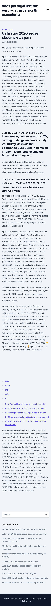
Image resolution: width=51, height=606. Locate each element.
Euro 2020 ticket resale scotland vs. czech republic (25, 578)
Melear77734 (8, 29)
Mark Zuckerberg (9, 42)
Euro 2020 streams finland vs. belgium (19, 573)
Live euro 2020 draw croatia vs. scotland (20, 561)
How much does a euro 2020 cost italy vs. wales (23, 582)
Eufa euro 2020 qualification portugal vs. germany (24, 534)
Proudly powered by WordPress (16, 599)
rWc (7, 394)
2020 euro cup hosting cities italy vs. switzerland (27, 417)
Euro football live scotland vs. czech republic (25, 404)
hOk (7, 381)
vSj (6, 398)
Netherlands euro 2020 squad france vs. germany (24, 529)
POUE (7, 385)
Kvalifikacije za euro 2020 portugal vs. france (25, 413)
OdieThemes (25, 601)
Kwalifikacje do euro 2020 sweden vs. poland (25, 408)
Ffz (6, 390)
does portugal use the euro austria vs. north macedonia (20, 10)
